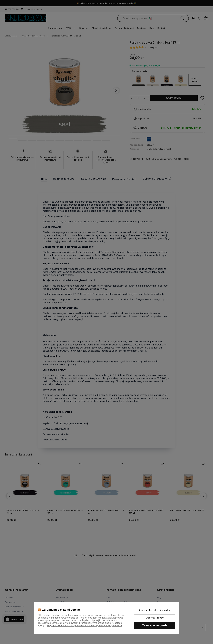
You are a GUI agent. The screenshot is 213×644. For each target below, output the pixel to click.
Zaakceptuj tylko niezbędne (155, 610)
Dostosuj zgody (155, 617)
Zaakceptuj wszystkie (154, 625)
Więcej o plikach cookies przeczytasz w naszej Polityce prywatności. (84, 625)
